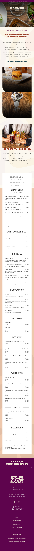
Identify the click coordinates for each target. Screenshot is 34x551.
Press (17, 517)
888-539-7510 (21, 494)
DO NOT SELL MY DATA (17, 527)
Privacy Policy (17, 520)
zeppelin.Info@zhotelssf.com (17, 496)
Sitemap (17, 531)
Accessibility (17, 524)
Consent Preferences (17, 534)
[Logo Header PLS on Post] (17, 9)
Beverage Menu (16, 177)
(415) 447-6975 (17, 492)
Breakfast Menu (17, 182)
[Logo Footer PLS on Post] (17, 480)
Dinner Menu (16, 180)
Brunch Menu (17, 185)
